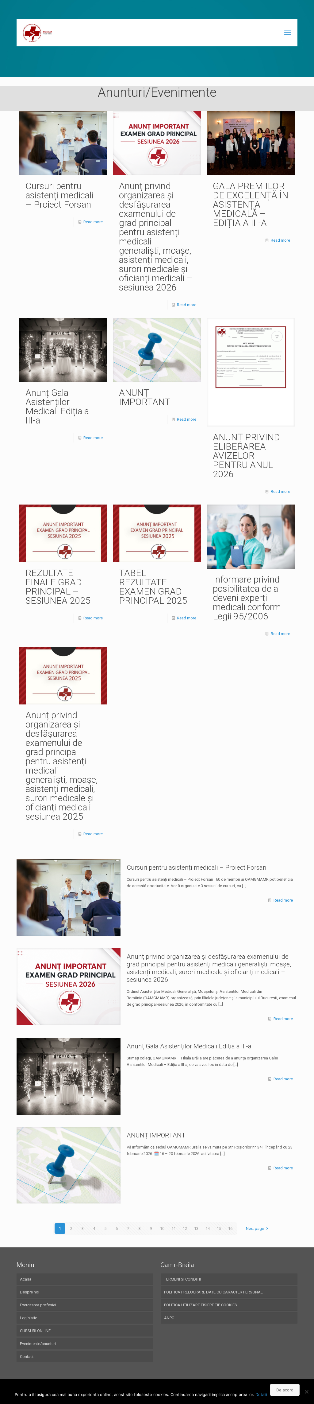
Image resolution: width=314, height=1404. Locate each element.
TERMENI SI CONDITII (182, 1279)
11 (173, 1228)
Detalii (261, 1394)
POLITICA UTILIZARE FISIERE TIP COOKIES (200, 1305)
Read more (93, 222)
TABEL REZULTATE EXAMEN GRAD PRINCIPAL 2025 (153, 586)
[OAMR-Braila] (38, 32)
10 (162, 1228)
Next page (255, 1228)
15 (219, 1228)
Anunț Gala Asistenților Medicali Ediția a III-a (57, 406)
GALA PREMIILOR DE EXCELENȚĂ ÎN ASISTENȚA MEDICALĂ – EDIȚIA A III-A (250, 204)
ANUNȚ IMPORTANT (144, 397)
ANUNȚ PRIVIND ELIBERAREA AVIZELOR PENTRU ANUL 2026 (246, 455)
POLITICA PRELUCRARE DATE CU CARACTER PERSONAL (213, 1292)
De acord (284, 1389)
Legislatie (28, 1318)
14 (207, 1228)
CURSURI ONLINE (35, 1330)
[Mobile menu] (287, 32)
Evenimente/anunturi (38, 1343)
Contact (27, 1356)
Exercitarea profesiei (38, 1305)
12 (185, 1228)
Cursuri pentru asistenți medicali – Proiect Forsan (59, 195)
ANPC (169, 1318)
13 (196, 1228)
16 (230, 1228)
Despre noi (29, 1292)
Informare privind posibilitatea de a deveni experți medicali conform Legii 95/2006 (247, 598)
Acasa (25, 1279)
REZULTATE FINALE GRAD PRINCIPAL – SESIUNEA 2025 (57, 586)
